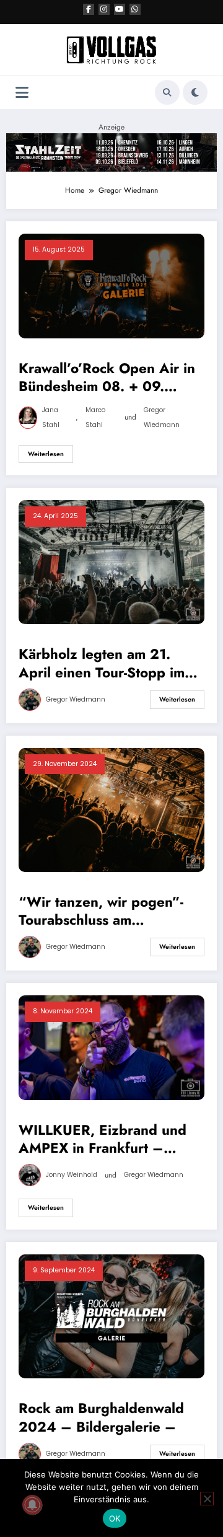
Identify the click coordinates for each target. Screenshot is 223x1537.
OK (115, 1518)
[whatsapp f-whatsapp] (135, 9)
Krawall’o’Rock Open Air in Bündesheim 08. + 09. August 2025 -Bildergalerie (108, 377)
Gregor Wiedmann (162, 417)
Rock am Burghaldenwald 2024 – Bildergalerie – (101, 1417)
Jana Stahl (50, 417)
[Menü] (22, 92)
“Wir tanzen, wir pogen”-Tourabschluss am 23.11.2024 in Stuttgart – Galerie (103, 911)
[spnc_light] (195, 92)
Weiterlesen (46, 454)
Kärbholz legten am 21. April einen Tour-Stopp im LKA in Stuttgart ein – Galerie (102, 663)
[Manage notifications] (32, 1505)
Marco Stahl (95, 417)
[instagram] (104, 9)
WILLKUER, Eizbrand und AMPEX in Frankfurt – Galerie (102, 1139)
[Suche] (167, 92)
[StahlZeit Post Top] (111, 151)
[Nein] (207, 1498)
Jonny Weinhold (71, 1174)
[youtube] (119, 9)
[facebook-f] (88, 9)
